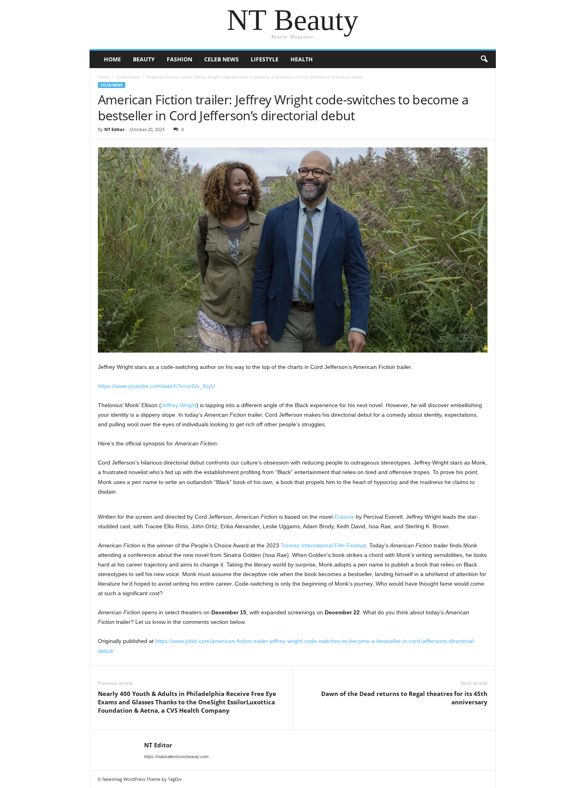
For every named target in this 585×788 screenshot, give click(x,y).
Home (112, 59)
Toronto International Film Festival (323, 545)
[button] (484, 59)
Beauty (144, 59)
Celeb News (221, 59)
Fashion (179, 59)
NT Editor (114, 129)
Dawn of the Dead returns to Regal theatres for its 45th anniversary (404, 698)
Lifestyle (265, 59)
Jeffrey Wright (178, 405)
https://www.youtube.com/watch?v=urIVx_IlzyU (156, 386)
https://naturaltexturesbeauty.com (176, 756)
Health (302, 59)
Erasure (344, 517)
